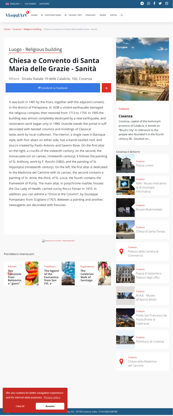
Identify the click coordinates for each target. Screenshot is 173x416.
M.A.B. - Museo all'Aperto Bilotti (146, 297)
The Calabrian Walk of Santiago (87, 275)
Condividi (54, 88)
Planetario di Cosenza (150, 341)
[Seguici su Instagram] (166, 3)
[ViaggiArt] (17, 14)
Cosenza (17, 29)
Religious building (32, 29)
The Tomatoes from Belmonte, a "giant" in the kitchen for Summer (15, 282)
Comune (124, 108)
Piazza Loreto (144, 165)
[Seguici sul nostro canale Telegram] (142, 3)
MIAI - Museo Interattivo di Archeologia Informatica (151, 187)
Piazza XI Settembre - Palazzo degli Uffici (149, 275)
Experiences (87, 266)
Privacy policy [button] (52, 397)
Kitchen (12, 266)
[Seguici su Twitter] (160, 3)
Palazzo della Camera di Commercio (143, 253)
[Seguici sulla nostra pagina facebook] (154, 3)
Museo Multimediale (149, 209)
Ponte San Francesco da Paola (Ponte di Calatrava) (151, 319)
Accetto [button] (50, 406)
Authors (44, 3)
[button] (13, 4)
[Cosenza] (142, 69)
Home (7, 29)
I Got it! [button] (20, 406)
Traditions (50, 266)
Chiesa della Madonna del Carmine (142, 363)
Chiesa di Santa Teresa (150, 231)
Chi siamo (30, 3)
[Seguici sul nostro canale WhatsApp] (148, 3)
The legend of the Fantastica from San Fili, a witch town (51, 280)
